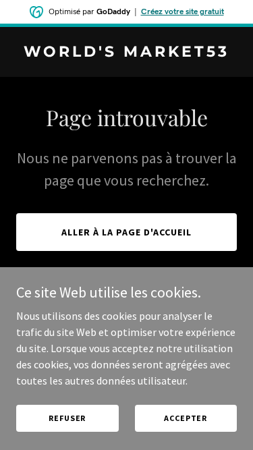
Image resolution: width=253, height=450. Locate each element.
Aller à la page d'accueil (126, 232)
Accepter (185, 418)
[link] (126, 52)
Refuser (67, 418)
